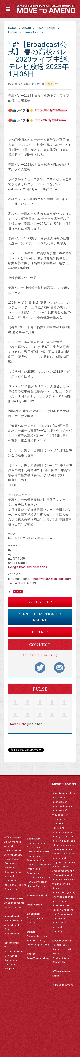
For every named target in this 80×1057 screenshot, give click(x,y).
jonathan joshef (33, 83)
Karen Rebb (18, 724)
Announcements (14, 903)
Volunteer (40, 601)
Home (12, 28)
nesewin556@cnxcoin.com (52, 579)
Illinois (13, 32)
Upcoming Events (14, 907)
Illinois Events (33, 32)
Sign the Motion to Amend (40, 616)
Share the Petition (15, 951)
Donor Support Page (39, 944)
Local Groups (46, 28)
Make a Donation (37, 936)
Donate (40, 632)
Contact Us (10, 889)
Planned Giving (36, 940)
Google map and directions (27, 567)
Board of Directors (15, 885)
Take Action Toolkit (38, 851)
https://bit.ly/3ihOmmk (51, 110)
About (26, 28)
